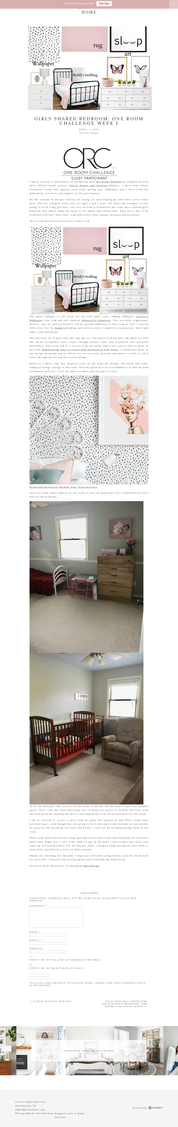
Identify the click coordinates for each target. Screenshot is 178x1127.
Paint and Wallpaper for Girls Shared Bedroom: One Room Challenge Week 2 (124, 1004)
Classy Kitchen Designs (52, 1001)
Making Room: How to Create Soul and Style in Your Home (80, 349)
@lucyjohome (91, 866)
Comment (37, 906)
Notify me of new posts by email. (56, 968)
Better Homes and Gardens (89, 185)
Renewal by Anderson (96, 320)
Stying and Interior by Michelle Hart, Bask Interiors (63, 487)
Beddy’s (60, 328)
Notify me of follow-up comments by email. (65, 959)
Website (36, 948)
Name (34, 932)
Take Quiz (104, 3)
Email (35, 940)
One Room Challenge (109, 181)
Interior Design (89, 133)
